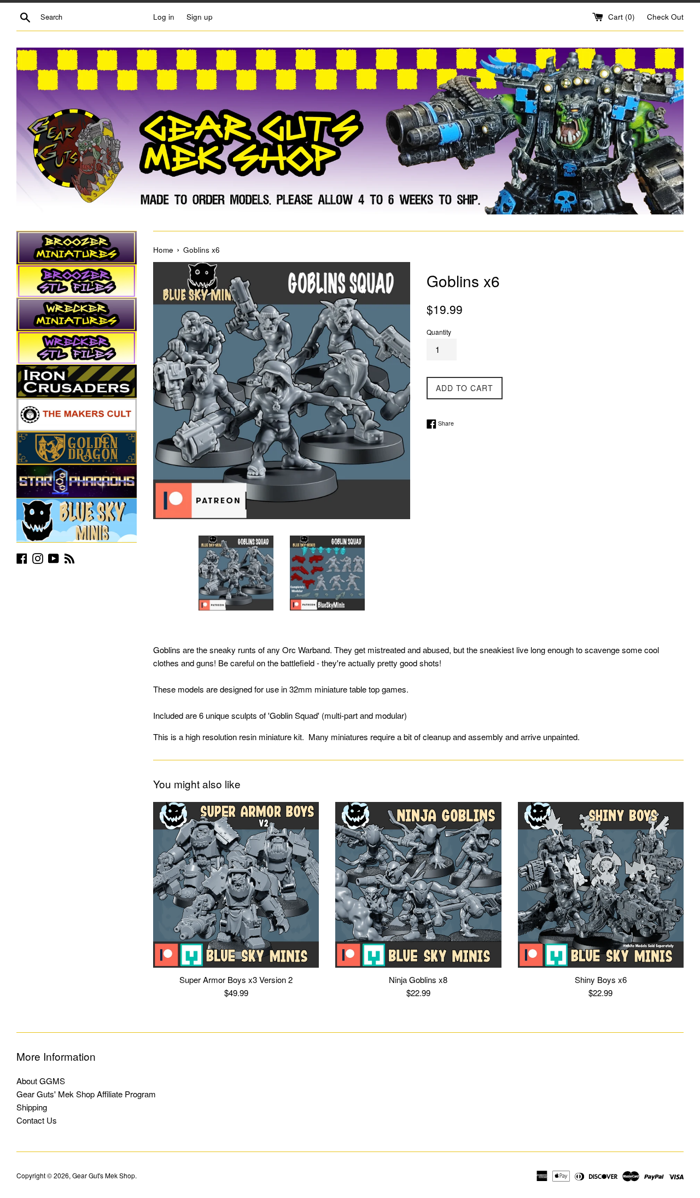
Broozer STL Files (76, 281)
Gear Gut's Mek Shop (103, 1175)
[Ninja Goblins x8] (418, 885)
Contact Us (36, 1120)
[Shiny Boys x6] (601, 885)
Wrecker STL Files (76, 348)
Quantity (439, 331)
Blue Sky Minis (76, 520)
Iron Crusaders (76, 381)
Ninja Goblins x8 (418, 979)
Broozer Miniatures (76, 247)
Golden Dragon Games (76, 448)
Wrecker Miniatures (76, 314)
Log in (163, 16)
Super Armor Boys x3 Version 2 (236, 979)
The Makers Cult (76, 414)
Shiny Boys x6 (601, 979)
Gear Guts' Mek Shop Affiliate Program (86, 1094)
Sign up (199, 16)
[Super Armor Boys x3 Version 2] (236, 885)
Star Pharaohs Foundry (76, 481)
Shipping (31, 1107)
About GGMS (40, 1080)
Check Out (665, 16)
